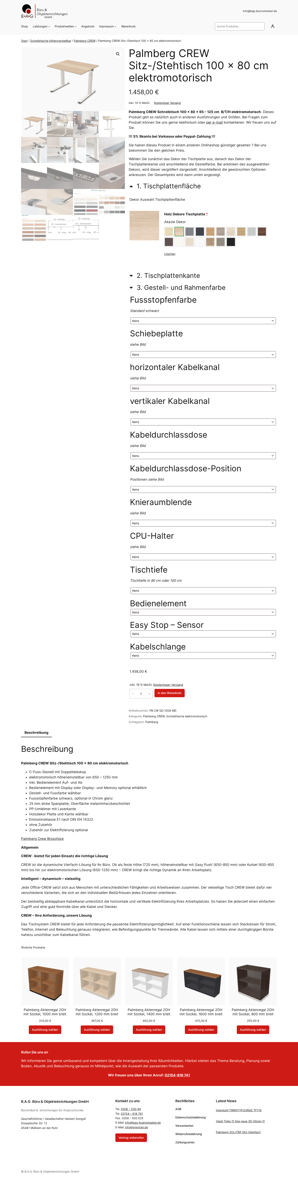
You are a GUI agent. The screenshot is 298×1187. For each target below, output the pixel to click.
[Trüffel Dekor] (221, 242)
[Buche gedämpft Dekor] (210, 232)
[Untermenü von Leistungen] (49, 26)
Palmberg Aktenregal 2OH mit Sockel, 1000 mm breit (45, 1012)
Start (24, 40)
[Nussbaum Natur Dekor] (262, 232)
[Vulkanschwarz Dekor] (231, 242)
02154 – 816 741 (132, 1113)
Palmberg (151, 722)
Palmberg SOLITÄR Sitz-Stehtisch (238, 1132)
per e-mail (214, 122)
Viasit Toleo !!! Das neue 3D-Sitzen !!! (240, 1121)
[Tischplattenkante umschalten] (165, 275)
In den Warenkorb (169, 693)
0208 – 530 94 (131, 1109)
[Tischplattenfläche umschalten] (165, 185)
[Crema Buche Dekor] (231, 232)
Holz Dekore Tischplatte (186, 214)
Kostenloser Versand (167, 103)
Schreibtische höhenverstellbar (50, 40)
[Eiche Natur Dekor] (241, 232)
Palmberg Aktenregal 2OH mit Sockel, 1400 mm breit (149, 1012)
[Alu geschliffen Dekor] (189, 232)
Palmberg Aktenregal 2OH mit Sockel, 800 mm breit (253, 1012)
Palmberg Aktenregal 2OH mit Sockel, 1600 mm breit (201, 1012)
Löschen (169, 254)
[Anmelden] (272, 26)
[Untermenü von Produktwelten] (76, 26)
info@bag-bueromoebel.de (143, 1122)
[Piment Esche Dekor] (169, 242)
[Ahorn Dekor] (169, 232)
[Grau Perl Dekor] (252, 232)
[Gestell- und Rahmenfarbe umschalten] (178, 287)
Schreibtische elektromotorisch (186, 716)
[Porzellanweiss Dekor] (179, 242)
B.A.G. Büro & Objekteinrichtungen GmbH (55, 1102)
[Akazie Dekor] (179, 232)
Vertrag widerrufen (131, 1137)
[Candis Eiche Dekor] (221, 232)
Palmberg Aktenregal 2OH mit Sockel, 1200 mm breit (97, 1012)
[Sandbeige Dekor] (189, 242)
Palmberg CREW (84, 40)
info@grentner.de (136, 1127)
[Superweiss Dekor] (200, 242)
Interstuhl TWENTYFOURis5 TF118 (239, 1110)
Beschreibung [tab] (36, 733)
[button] (117, 54)
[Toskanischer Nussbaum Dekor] (210, 242)
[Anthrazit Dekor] (200, 232)
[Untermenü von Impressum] (115, 26)
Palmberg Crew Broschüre (42, 839)
